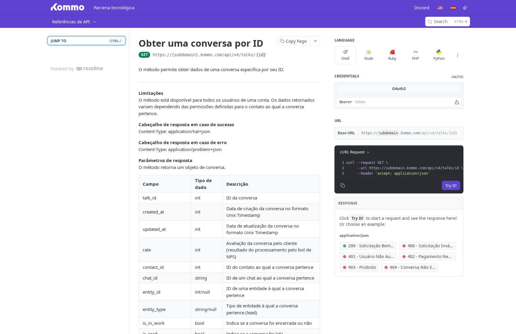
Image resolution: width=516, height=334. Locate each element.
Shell (345, 58)
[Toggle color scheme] (465, 7)
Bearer (346, 102)
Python (439, 58)
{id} (261, 54)
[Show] (457, 102)
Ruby (392, 58)
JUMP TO (86, 40)
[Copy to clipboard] (272, 55)
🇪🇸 (453, 7)
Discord (421, 7)
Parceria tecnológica (114, 7)
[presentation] (404, 168)
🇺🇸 (440, 7)
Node (368, 58)
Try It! (451, 185)
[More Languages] (457, 55)
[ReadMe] (89, 68)
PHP (415, 58)
